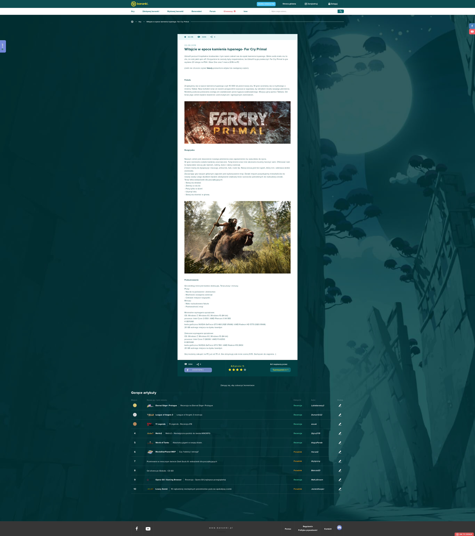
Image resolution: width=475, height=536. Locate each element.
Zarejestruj (312, 4)
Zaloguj (333, 4)
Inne (246, 11)
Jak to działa (465, 534)
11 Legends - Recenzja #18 (180, 424)
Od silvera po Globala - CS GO (160, 471)
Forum (213, 11)
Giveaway (228, 11)
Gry (132, 11)
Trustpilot (221, 532)
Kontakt (328, 529)
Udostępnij (198, 370)
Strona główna (289, 4)
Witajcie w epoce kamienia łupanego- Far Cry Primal (167, 22)
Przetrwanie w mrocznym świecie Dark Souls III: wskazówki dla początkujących (182, 462)
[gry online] (139, 4)
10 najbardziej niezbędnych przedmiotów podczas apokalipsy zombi (201, 489)
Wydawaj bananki (175, 11)
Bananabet (197, 11)
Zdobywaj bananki (150, 11)
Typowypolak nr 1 (280, 370)
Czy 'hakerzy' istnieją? (189, 452)
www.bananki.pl (221, 528)
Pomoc (288, 529)
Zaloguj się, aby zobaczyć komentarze (238, 385)
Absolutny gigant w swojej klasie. (187, 443)
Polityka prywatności (307, 530)
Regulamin (308, 526)
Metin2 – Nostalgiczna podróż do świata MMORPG (188, 433)
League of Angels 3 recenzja (189, 415)
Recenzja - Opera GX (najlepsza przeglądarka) (205, 480)
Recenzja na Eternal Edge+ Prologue (196, 406)
